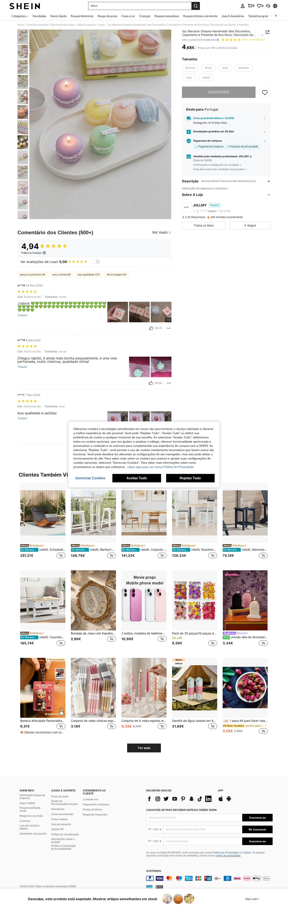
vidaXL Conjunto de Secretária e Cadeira (144, 549)
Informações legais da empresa (32, 797)
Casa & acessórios (37, 24)
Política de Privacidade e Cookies (232, 852)
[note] (42, 732)
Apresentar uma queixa (33, 833)
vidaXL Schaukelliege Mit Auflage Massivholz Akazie (43, 549)
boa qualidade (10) (89, 274)
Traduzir (22, 315)
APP (220, 790)
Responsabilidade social (30, 809)
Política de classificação (65, 834)
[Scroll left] (270, 16)
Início (20, 24)
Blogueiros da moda (31, 815)
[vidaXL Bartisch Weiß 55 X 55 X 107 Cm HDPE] (93, 513)
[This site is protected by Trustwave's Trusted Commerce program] (149, 886)
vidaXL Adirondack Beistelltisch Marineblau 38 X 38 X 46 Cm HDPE (245, 549)
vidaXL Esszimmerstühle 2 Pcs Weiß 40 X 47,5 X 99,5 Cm (195, 549)
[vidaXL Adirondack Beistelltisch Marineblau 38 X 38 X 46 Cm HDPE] (245, 513)
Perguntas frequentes (95, 814)
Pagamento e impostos (96, 804)
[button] (268, 5)
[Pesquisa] (195, 6)
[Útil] (151, 328)
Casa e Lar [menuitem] (128, 16)
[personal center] (242, 5)
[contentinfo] (209, 878)
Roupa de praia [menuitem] (107, 16)
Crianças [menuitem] (144, 16)
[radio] (190, 67)
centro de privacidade (228, 855)
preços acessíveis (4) (32, 274)
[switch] (96, 262)
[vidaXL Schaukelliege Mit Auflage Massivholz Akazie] (42, 513)
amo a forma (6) (61, 274)
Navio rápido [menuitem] (58, 16)
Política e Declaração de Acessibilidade (63, 847)
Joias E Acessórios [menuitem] (233, 16)
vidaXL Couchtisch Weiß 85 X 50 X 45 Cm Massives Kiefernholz (43, 637)
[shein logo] (24, 6)
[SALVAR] (265, 92)
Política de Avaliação (31, 252)
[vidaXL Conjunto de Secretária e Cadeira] (144, 513)
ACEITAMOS (153, 871)
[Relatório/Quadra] (168, 328)
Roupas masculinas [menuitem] (167, 16)
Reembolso (58, 809)
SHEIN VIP (57, 829)
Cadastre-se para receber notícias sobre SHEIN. (181, 810)
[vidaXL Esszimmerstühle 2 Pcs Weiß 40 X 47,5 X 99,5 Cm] (194, 513)
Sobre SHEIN (27, 803)
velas (101, 24)
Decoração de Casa (62, 24)
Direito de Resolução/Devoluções (64, 803)
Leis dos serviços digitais (29, 827)
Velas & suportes (86, 24)
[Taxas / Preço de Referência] (196, 47)
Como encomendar (62, 814)
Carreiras (25, 821)
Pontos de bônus (92, 809)
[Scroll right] (275, 16)
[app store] (221, 800)
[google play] (229, 800)
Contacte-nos (90, 799)
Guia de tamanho (61, 824)
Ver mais (144, 748)
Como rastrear (59, 819)
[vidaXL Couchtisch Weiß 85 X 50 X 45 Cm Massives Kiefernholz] (42, 600)
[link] (250, 5)
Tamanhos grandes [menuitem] (260, 16)
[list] (180, 799)
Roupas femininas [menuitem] (82, 16)
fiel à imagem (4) (117, 274)
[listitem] (43, 523)
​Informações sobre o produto (63, 841)
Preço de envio (60, 796)
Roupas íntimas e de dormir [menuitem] (200, 16)
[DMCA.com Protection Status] (159, 886)
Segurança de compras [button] (207, 140)
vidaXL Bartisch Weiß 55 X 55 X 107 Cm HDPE (93, 549)
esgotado (218, 92)
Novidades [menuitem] (39, 16)
